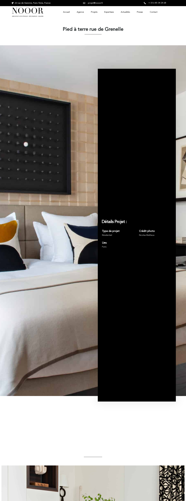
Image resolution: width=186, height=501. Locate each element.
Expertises (109, 12)
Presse (140, 12)
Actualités (125, 12)
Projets (94, 12)
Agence (80, 12)
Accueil (66, 12)
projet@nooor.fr (95, 3)
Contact (153, 12)
